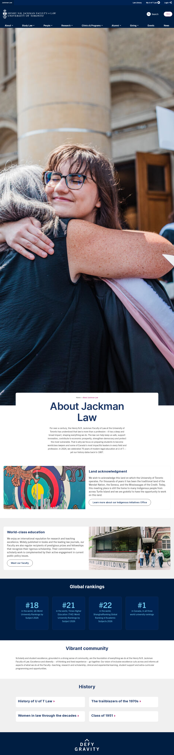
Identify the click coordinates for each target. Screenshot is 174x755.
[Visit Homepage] (29, 14)
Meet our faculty (20, 563)
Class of (102, 715)
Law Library (137, 2)
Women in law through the (47, 715)
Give (168, 14)
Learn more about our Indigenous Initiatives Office (120, 502)
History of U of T (35, 701)
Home (78, 397)
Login (166, 2)
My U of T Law (151, 2)
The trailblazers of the (115, 701)
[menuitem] (8, 25)
